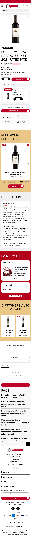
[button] (28, 163)
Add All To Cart (14, 186)
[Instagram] (17, 468)
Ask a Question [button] (16, 361)
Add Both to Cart (14, 111)
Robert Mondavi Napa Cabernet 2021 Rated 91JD (15, 173)
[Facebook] (13, 468)
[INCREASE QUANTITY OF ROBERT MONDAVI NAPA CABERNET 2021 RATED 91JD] (9, 79)
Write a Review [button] (16, 357)
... (15, 1)
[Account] (24, 6)
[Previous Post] (12, 278)
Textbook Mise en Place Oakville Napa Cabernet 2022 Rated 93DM (8, 331)
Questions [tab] (13, 365)
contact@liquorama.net (21, 532)
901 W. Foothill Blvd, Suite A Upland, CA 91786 (15, 455)
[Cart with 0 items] (28, 6)
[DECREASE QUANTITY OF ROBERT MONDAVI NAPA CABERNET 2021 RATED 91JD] (3, 79)
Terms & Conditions (19, 522)
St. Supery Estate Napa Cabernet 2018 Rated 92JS (23, 331)
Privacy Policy (9, 522)
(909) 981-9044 (8, 534)
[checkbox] (28, 145)
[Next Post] (19, 278)
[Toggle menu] (2, 6)
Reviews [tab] (4, 365)
